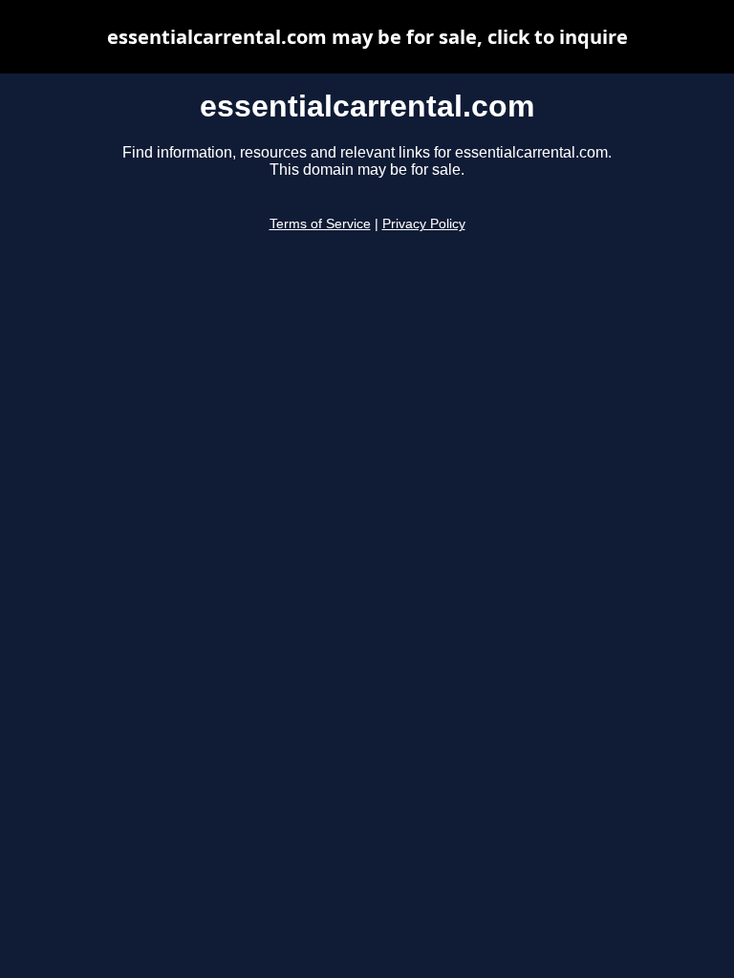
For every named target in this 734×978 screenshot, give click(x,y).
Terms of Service (320, 224)
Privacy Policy (423, 224)
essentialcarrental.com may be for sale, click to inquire (367, 37)
